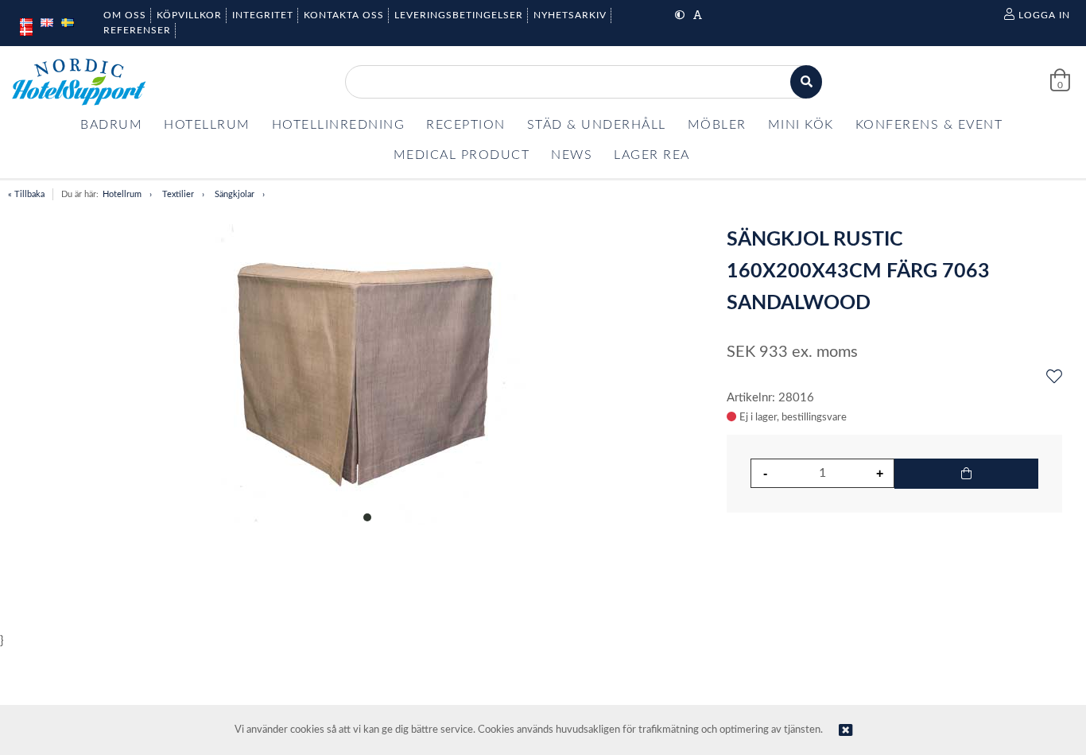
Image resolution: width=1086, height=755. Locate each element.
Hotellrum (122, 194)
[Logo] (78, 82)
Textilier (178, 194)
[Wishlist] (1054, 377)
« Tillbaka (26, 194)
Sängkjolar (234, 194)
